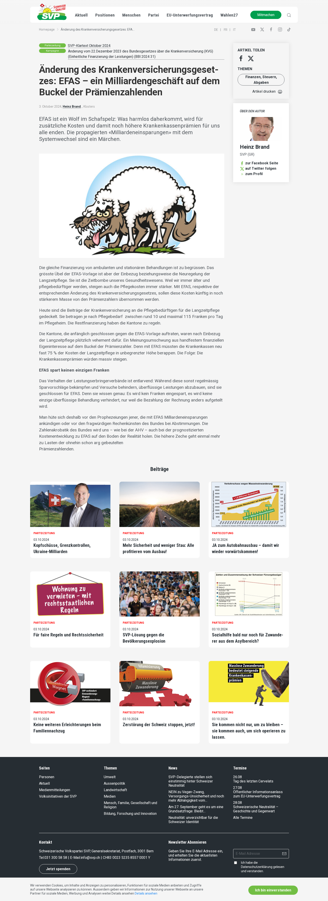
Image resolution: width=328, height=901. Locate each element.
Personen (46, 777)
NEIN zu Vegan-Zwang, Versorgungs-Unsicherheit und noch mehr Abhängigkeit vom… (196, 796)
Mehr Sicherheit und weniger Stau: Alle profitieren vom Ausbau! (158, 548)
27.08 (237, 788)
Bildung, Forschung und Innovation (130, 813)
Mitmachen (265, 15)
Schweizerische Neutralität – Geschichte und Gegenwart (255, 809)
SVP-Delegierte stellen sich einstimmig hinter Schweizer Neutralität (190, 781)
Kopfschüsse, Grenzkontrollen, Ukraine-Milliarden (62, 548)
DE (216, 29)
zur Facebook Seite (261, 163)
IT (234, 29)
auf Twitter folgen (260, 168)
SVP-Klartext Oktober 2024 (89, 46)
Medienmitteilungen (54, 790)
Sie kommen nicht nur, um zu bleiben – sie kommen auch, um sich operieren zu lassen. (248, 731)
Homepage (47, 29)
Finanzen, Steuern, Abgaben (261, 80)
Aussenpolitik (114, 783)
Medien (110, 796)
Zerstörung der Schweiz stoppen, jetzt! (159, 724)
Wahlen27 (229, 15)
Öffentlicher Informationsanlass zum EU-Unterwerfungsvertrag (258, 794)
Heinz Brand (72, 106)
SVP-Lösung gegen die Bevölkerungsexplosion (144, 638)
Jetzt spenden (58, 869)
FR (225, 29)
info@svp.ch (90, 857)
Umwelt (110, 777)
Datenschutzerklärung (256, 867)
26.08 (237, 777)
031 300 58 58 (55, 857)
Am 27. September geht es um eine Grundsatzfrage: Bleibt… (195, 809)
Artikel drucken (264, 91)
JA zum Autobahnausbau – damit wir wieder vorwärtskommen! (245, 548)
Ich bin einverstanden (273, 890)
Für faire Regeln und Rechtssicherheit (68, 635)
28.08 (237, 803)
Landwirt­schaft (115, 790)
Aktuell (44, 783)
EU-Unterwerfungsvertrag (190, 15)
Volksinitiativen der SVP (58, 796)
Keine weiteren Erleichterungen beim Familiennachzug (67, 728)
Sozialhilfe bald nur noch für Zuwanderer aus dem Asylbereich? (247, 638)
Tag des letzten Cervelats (253, 781)
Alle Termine (243, 817)
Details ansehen (146, 893)
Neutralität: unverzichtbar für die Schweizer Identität (193, 819)
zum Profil (254, 174)
